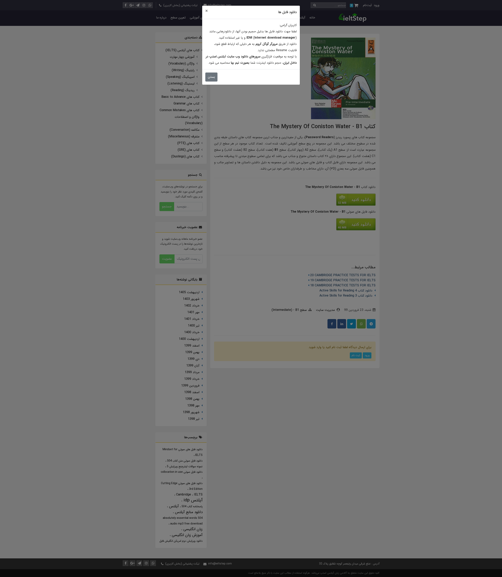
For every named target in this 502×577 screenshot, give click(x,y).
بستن (211, 76)
